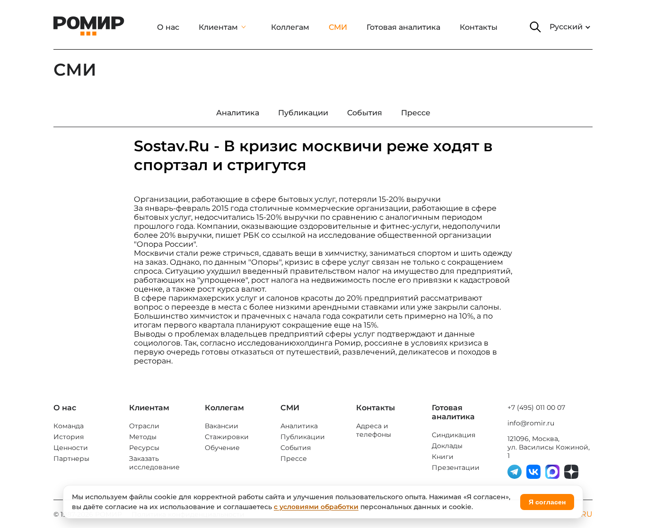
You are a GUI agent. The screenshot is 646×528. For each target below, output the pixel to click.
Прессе (293, 458)
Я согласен (547, 502)
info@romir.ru (530, 423)
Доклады (447, 445)
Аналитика (299, 426)
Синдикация (453, 435)
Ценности (70, 447)
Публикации (302, 437)
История (68, 437)
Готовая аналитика (403, 27)
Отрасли (144, 426)
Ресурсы (144, 447)
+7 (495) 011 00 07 (536, 407)
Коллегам (290, 27)
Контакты (479, 27)
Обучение (222, 447)
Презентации (456, 467)
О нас (168, 27)
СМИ (338, 27)
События (295, 447)
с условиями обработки (316, 506)
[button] (535, 27)
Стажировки (227, 437)
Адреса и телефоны (373, 430)
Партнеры (71, 458)
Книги (443, 456)
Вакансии (221, 426)
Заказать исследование (154, 462)
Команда (68, 426)
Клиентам (218, 27)
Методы (143, 437)
